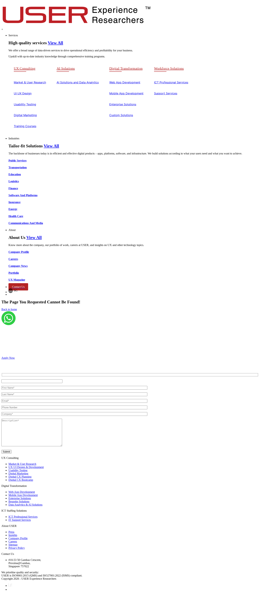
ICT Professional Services (22, 516)
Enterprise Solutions (19, 498)
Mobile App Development (23, 495)
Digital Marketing (18, 473)
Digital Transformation (126, 68)
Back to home (9, 309)
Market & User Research (22, 463)
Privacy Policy (16, 547)
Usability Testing (17, 470)
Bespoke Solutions (18, 501)
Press (11, 531)
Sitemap (13, 544)
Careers (12, 541)
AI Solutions (66, 68)
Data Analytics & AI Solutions (25, 504)
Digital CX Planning (19, 476)
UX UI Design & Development (26, 467)
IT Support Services (19, 519)
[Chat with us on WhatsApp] (8, 324)
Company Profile (18, 538)
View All (55, 43)
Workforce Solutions (169, 68)
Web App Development (21, 491)
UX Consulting (24, 68)
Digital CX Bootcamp (20, 479)
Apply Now (8, 357)
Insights (12, 535)
